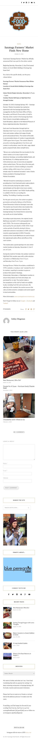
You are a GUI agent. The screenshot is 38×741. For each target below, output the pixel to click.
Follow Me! (28, 732)
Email (5, 471)
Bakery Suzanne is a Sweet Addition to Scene (23, 634)
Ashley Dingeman (18, 319)
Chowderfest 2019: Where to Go (14, 420)
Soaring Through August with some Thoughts (23, 623)
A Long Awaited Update (20, 643)
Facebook (29, 301)
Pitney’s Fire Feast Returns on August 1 (22, 654)
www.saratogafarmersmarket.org (24, 296)
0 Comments (6, 309)
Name (5, 463)
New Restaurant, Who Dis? (12, 380)
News (19, 43)
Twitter (5, 303)
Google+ (23, 301)
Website (5, 478)
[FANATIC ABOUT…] (17, 581)
